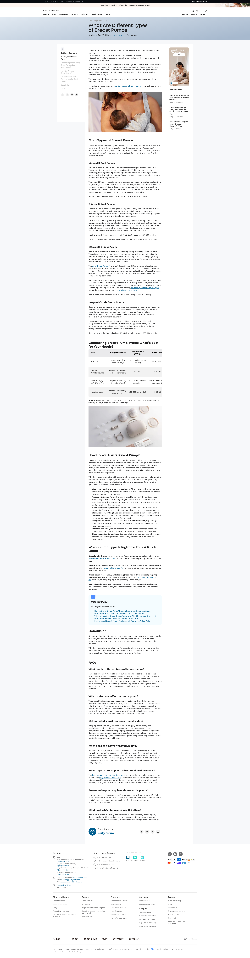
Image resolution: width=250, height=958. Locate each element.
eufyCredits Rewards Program (93, 908)
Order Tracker (87, 901)
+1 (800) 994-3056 (63, 870)
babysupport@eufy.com (71, 880)
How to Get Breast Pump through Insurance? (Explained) (119, 613)
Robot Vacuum (59, 901)
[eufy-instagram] (170, 854)
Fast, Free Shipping (104, 857)
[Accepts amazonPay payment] (174, 859)
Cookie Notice (59, 952)
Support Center (145, 912)
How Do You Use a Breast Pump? (68, 72)
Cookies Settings (162, 949)
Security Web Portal (147, 904)
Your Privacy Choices (143, 949)
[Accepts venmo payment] (183, 863)
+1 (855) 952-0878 (63, 866)
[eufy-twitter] (181, 854)
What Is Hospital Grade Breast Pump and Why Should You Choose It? (125, 616)
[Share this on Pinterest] (153, 832)
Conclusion (65, 85)
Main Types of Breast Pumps (69, 58)
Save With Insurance (119, 918)
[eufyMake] (69, 1)
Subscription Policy (74, 952)
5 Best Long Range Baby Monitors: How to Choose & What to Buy (178, 111)
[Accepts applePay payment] (183, 859)
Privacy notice (127, 949)
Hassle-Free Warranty (105, 864)
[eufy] (62, 1)
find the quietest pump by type (145, 288)
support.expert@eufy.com (71, 882)
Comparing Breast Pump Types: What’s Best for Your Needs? (70, 65)
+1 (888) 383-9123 (63, 874)
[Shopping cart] (197, 11)
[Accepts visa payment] (188, 863)
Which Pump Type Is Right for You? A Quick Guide (69, 79)
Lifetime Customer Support (107, 868)
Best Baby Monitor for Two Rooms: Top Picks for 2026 (179, 98)
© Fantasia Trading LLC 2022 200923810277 (68, 949)
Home (91, 20)
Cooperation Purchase (119, 901)
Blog (170, 904)
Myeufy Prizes (87, 916)
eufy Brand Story (174, 901)
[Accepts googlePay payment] (193, 859)
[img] (169, 859)
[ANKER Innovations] (199, 1)
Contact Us (172, 908)
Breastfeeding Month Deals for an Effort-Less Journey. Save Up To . (125, 5)
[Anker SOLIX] (54, 1)
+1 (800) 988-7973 (63, 861)
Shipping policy (100, 949)
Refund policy (114, 949)
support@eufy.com (79, 877)
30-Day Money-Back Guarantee (109, 861)
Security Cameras (60, 904)
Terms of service (177, 949)
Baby (105, 20)
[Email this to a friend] (158, 832)
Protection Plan (145, 901)
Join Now (179, 55)
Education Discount (118, 908)
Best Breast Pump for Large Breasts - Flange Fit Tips (178, 124)
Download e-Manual (147, 926)
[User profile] (201, 11)
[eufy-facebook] (175, 854)
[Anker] (45, 1)
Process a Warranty (147, 919)
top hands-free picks (128, 290)
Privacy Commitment (176, 911)
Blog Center (98, 20)
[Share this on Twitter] (142, 832)
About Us (89, 949)
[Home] (51, 11)
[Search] (193, 11)
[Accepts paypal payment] (174, 863)
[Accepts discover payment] (188, 859)
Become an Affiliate (118, 914)
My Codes (86, 904)
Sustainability (173, 914)
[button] (127, 858)
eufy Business (116, 904)
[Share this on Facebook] (147, 832)
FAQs (63, 89)
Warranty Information (147, 916)
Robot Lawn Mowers (61, 911)
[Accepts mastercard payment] (169, 863)
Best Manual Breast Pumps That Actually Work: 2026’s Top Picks (122, 621)
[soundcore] (79, 1)
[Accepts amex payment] (179, 859)
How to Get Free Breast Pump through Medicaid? (116, 618)
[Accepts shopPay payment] (179, 863)
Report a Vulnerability (147, 923)
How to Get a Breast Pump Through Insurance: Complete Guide (122, 611)
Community (172, 918)
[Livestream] (206, 11)
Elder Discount (116, 911)
